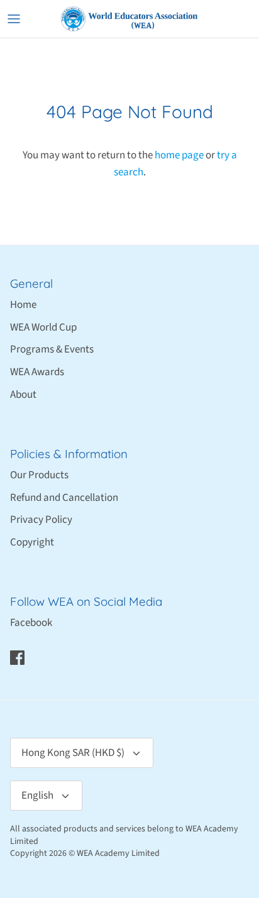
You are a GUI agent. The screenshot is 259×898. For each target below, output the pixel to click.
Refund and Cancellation (64, 497)
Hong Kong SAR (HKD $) (72, 752)
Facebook (31, 622)
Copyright (32, 542)
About (23, 394)
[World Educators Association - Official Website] (129, 18)
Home (23, 304)
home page (179, 155)
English (37, 795)
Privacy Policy (41, 519)
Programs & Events (52, 349)
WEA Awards (37, 372)
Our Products (39, 475)
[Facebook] (17, 657)
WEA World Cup (43, 327)
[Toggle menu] (14, 19)
